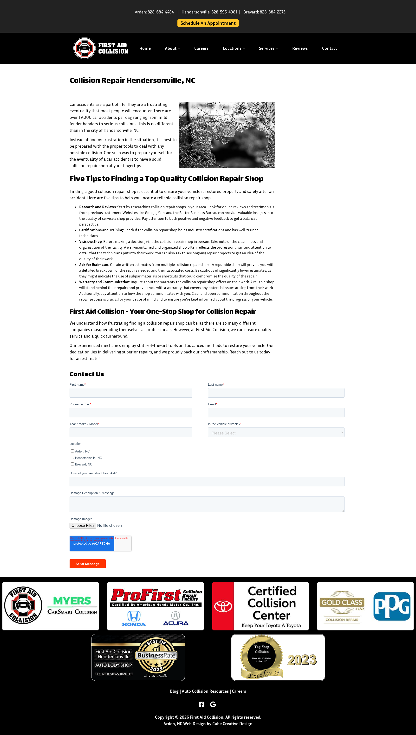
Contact (329, 48)
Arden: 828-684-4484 (154, 12)
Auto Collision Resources (205, 691)
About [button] (171, 48)
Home (145, 48)
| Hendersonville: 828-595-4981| (208, 12)
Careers (201, 48)
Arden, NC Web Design (184, 723)
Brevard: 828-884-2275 (264, 12)
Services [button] (267, 48)
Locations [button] (232, 48)
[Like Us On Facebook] (201, 704)
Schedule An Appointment (208, 23)
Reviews (300, 48)
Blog (174, 691)
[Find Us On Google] (213, 704)
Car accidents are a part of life (97, 104)
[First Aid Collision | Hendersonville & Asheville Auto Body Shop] (100, 48)
